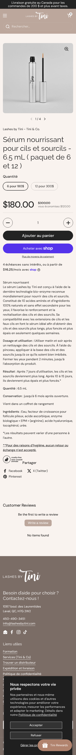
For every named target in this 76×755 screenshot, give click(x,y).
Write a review (38, 523)
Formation (10, 651)
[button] (69, 15)
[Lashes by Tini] (37, 15)
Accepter (36, 725)
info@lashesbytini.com (19, 623)
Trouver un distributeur (19, 663)
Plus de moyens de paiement (38, 256)
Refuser (36, 735)
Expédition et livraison (18, 668)
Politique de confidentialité (38, 715)
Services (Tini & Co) (17, 657)
